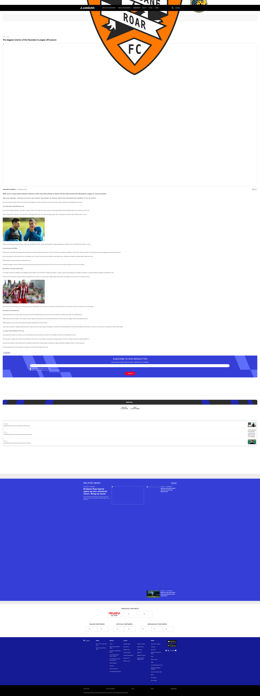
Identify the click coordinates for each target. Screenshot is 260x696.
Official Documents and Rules (156, 653)
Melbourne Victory (141, 643)
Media (152, 674)
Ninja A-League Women (124, 7)
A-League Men (7, 352)
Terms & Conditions (110, 688)
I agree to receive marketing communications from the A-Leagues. (46, 370)
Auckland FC (126, 646)
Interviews (112, 665)
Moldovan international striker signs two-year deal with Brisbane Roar (168, 490)
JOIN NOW (177, 7)
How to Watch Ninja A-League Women (114, 655)
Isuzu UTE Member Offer (156, 671)
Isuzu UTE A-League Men (108, 7)
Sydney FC (139, 652)
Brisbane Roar (126, 649)
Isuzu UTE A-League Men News (101, 644)
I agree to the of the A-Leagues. (42, 368)
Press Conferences (114, 668)
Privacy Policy (40, 368)
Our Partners (154, 677)
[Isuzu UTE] (114, 614)
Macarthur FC (126, 658)
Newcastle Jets (140, 646)
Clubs (150, 7)
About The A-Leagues (155, 643)
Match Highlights (113, 663)
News (8, 36)
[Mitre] (118, 629)
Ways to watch (154, 659)
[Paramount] (157, 629)
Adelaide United (126, 643)
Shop (133, 688)
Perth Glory (139, 649)
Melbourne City (126, 661)
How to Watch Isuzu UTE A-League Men (115, 659)
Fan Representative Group (156, 665)
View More (174, 483)
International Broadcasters (115, 671)
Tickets (111, 643)
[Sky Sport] (168, 629)
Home (4, 36)
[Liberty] (91, 629)
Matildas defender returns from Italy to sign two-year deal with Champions (17, 443)
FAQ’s (152, 656)
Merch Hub (153, 649)
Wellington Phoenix (141, 655)
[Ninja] (130, 614)
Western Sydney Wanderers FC (140, 658)
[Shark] (145, 614)
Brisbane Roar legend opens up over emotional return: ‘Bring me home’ (17, 425)
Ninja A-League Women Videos (115, 647)
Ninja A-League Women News (101, 648)
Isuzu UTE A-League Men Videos (115, 651)
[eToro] (102, 629)
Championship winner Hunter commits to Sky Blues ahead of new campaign (18, 434)
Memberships (136, 7)
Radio (152, 662)
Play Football (154, 680)
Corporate (153, 646)
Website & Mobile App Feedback (155, 668)
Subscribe (130, 373)
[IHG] (130, 629)
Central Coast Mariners (128, 655)
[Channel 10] (146, 629)
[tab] (124, 408)
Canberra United (127, 652)
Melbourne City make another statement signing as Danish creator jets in (168, 594)
